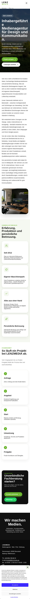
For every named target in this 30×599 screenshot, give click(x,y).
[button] (27, 567)
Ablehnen (15, 589)
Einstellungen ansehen (15, 593)
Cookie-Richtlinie (14, 597)
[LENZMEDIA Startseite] (5, 3)
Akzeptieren (15, 585)
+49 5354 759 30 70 (10, 558)
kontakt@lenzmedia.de (12, 560)
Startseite (4, 8)
